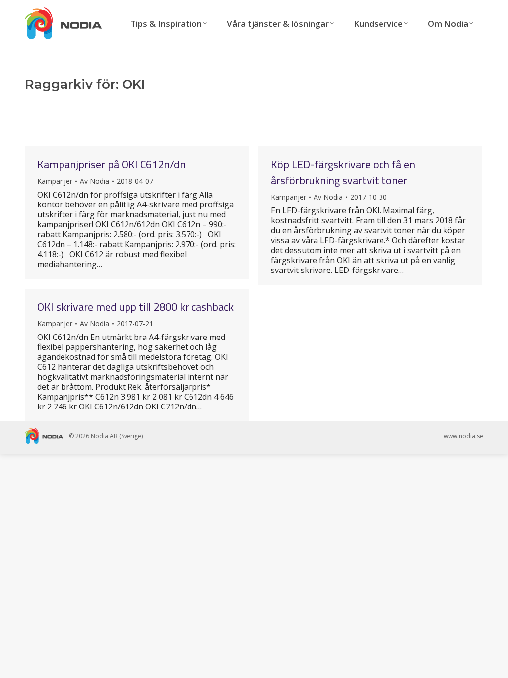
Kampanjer (54, 181)
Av (94, 181)
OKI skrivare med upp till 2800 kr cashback (135, 306)
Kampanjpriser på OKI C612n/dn (111, 164)
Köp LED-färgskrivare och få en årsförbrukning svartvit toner (343, 172)
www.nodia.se (463, 436)
